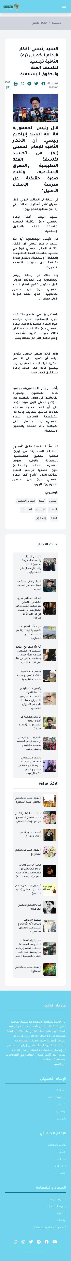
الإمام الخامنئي (53, 1134)
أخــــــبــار (61, 1152)
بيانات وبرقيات (56, 1145)
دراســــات (60, 1173)
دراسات (61, 1220)
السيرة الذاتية (57, 1097)
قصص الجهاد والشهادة (50, 1228)
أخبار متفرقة (58, 1199)
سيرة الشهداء (56, 1206)
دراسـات (61, 1112)
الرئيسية (57, 23)
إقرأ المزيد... (58, 1064)
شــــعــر (62, 1159)
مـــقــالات (60, 1166)
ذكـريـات (61, 1119)
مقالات (61, 1213)
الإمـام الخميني (39, 23)
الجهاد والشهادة (51, 1188)
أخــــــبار (62, 1105)
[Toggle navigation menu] (64, 6)
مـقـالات (61, 1090)
